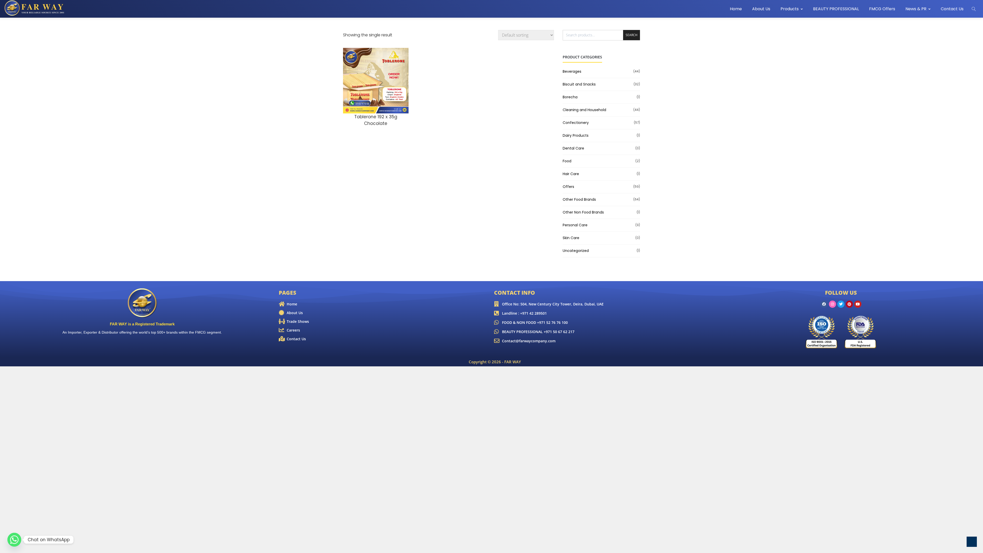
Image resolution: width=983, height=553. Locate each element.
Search (631, 35)
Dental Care (573, 148)
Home (736, 9)
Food (567, 161)
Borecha (570, 97)
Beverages (572, 71)
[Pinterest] (849, 304)
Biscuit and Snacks (579, 84)
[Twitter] (841, 304)
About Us (761, 9)
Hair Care (571, 173)
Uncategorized (576, 250)
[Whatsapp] (14, 540)
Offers (568, 186)
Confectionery (576, 122)
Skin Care (571, 237)
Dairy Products (576, 135)
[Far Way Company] (35, 8)
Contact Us (952, 9)
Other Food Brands (579, 199)
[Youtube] (857, 304)
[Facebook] (824, 304)
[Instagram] (832, 304)
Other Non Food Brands (583, 212)
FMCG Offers (882, 9)
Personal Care (575, 225)
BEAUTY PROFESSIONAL (836, 9)
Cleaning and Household (584, 109)
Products (790, 9)
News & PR (915, 9)
